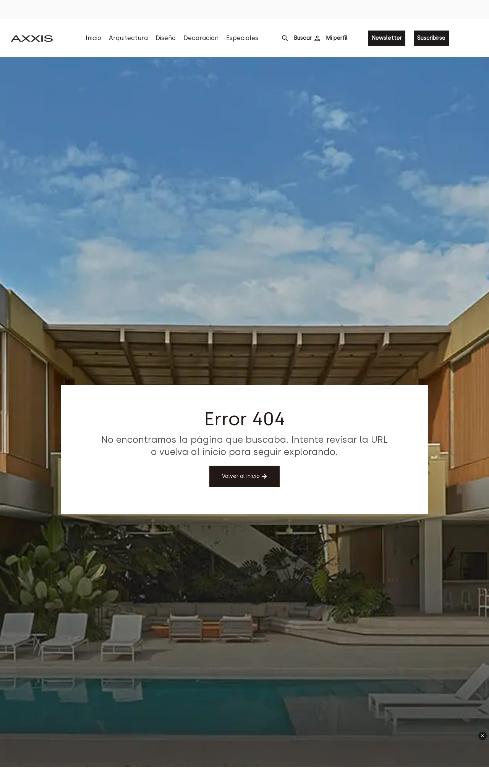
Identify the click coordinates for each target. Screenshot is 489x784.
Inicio (93, 38)
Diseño (165, 38)
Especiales (242, 38)
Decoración (201, 38)
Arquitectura (128, 38)
